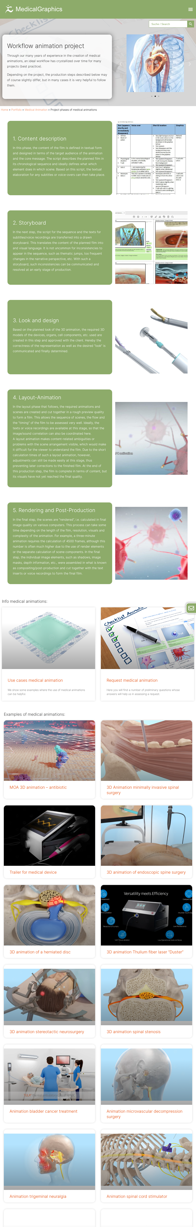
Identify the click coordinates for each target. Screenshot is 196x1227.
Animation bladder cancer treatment (44, 1111)
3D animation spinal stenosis (134, 1031)
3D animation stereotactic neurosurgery (47, 1031)
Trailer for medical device (33, 872)
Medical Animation (36, 109)
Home (4, 109)
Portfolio (16, 109)
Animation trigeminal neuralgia (38, 1196)
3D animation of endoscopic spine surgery (146, 872)
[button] (190, 9)
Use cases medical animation (35, 680)
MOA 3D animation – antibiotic (38, 787)
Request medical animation (132, 680)
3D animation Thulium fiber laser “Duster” (145, 952)
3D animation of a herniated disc (40, 952)
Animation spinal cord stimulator (137, 1196)
